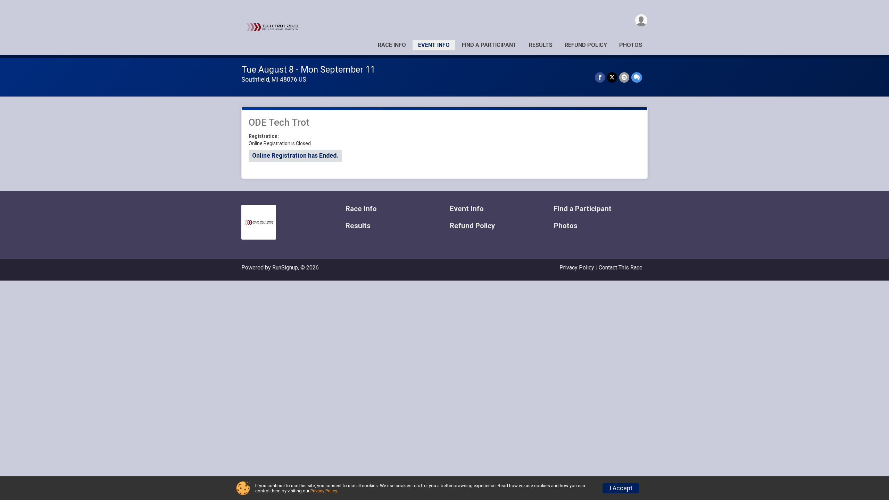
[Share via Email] (624, 77)
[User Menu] (641, 20)
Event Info (434, 45)
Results (540, 45)
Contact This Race (620, 267)
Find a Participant (489, 45)
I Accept (620, 488)
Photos (630, 45)
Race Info (392, 45)
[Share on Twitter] (612, 77)
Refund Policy (586, 45)
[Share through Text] (636, 77)
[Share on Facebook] (600, 77)
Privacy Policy (576, 267)
